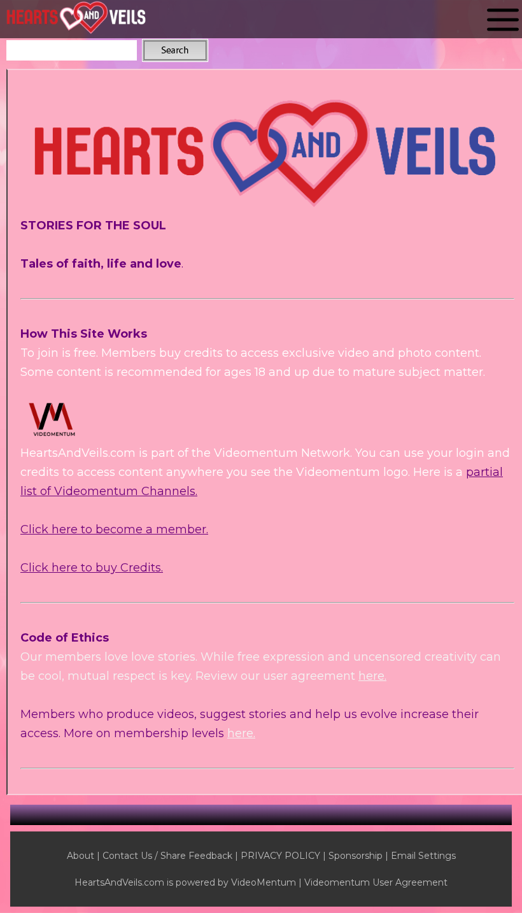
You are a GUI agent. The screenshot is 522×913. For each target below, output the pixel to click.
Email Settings (423, 855)
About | (84, 855)
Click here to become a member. (114, 529)
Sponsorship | (359, 855)
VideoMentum (263, 882)
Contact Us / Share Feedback (167, 855)
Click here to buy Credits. (91, 568)
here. (372, 676)
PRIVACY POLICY (280, 855)
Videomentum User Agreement (376, 882)
